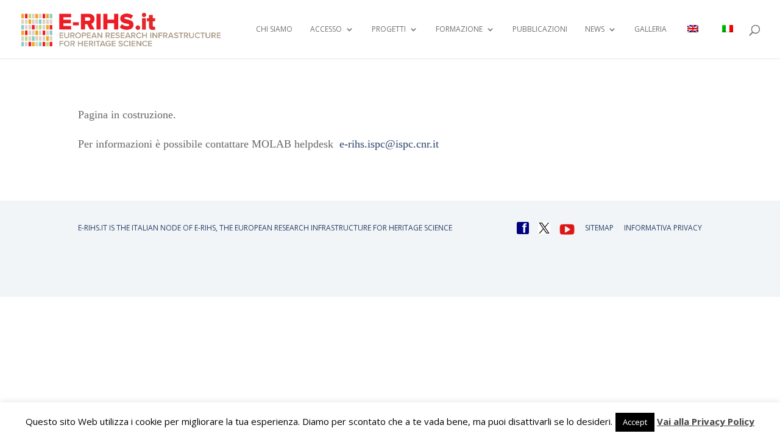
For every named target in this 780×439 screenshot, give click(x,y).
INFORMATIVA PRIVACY (663, 228)
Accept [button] (635, 421)
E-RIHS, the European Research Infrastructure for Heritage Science (323, 228)
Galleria (650, 29)
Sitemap (599, 228)
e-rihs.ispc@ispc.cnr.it (389, 144)
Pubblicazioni (539, 29)
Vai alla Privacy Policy (705, 421)
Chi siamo (274, 29)
